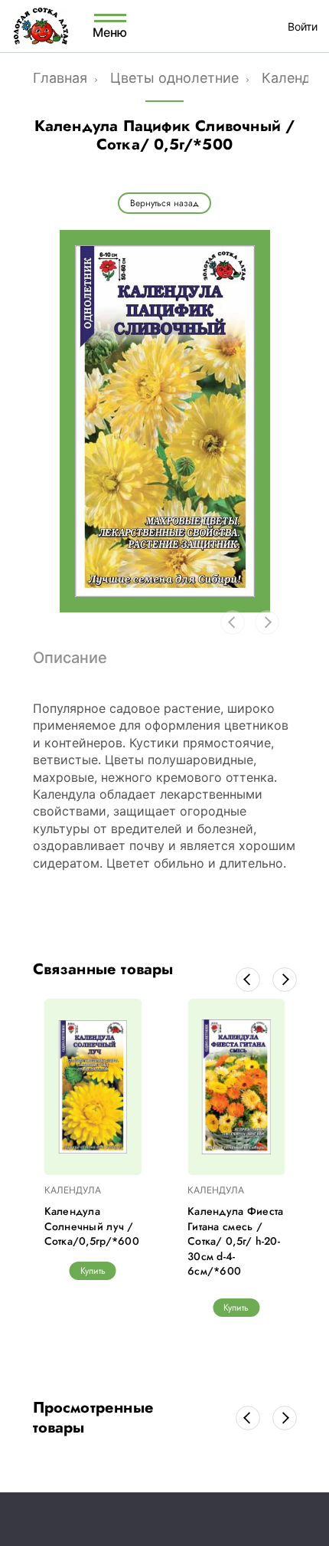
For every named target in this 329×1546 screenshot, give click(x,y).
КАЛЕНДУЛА (72, 1190)
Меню (110, 31)
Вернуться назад (164, 203)
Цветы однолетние (174, 78)
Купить (93, 1271)
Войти (303, 26)
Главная (60, 78)
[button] (248, 979)
